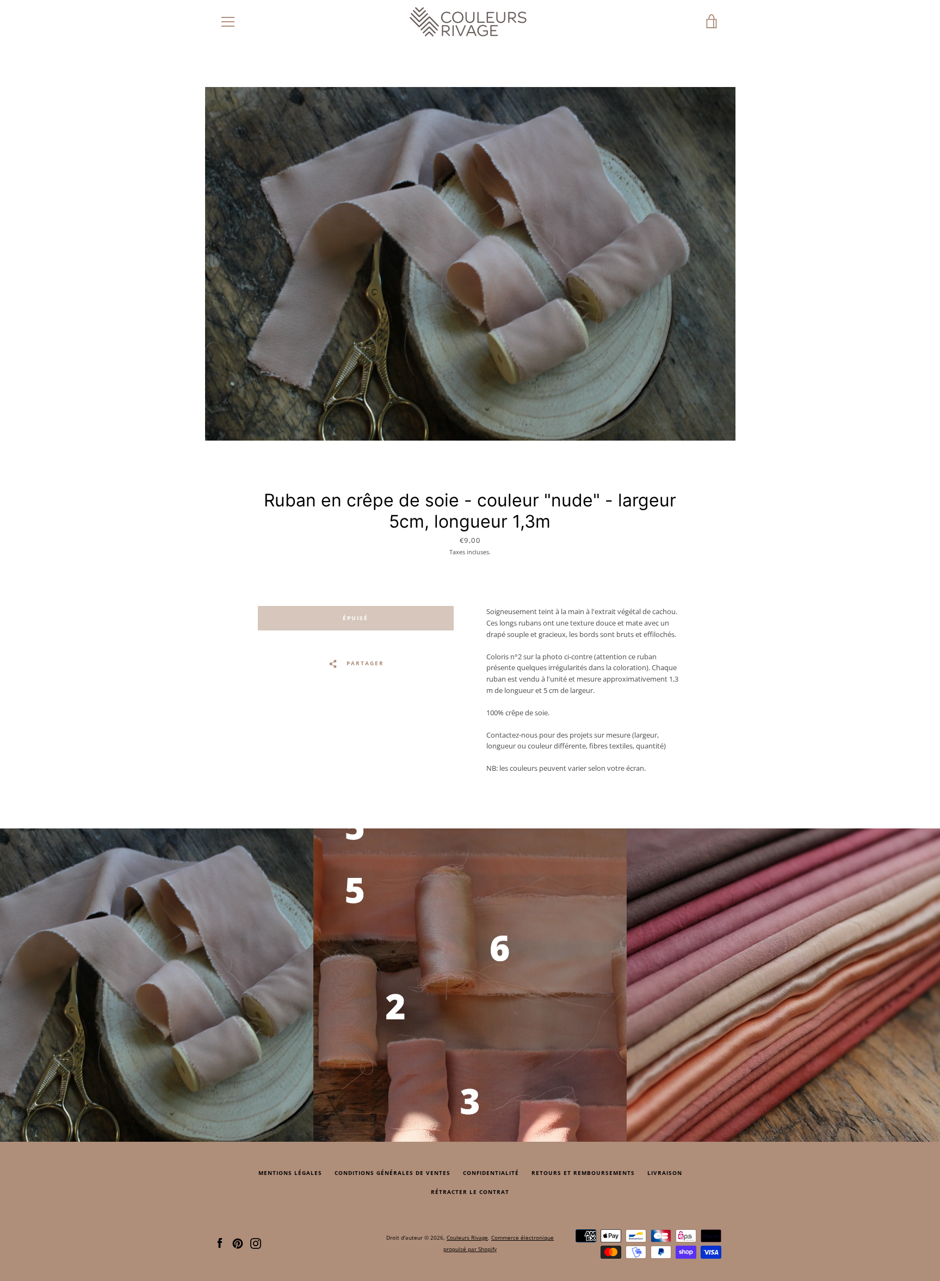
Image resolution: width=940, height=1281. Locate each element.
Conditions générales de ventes (392, 1173)
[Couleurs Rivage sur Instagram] (255, 1242)
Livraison (664, 1173)
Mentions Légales (290, 1173)
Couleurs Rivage (467, 1237)
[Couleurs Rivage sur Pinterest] (237, 1242)
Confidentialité (491, 1173)
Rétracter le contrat (470, 1192)
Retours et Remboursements (583, 1173)
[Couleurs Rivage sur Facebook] (219, 1242)
